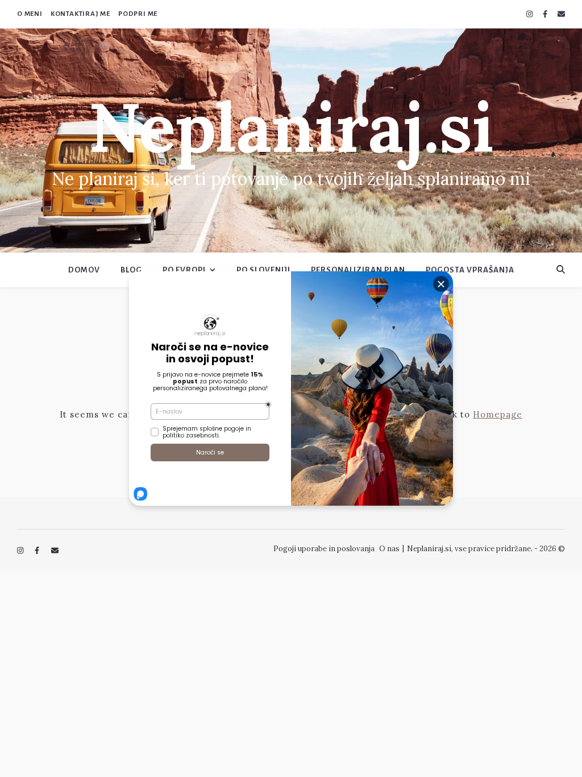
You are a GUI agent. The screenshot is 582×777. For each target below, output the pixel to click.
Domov (84, 270)
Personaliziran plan (358, 270)
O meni (30, 14)
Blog (131, 270)
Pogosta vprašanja (470, 270)
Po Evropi (184, 270)
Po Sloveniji (263, 270)
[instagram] (530, 14)
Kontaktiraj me (80, 14)
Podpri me (137, 14)
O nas (389, 548)
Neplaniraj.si (291, 127)
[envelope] (561, 14)
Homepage (497, 414)
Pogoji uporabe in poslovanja (324, 548)
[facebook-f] (546, 14)
